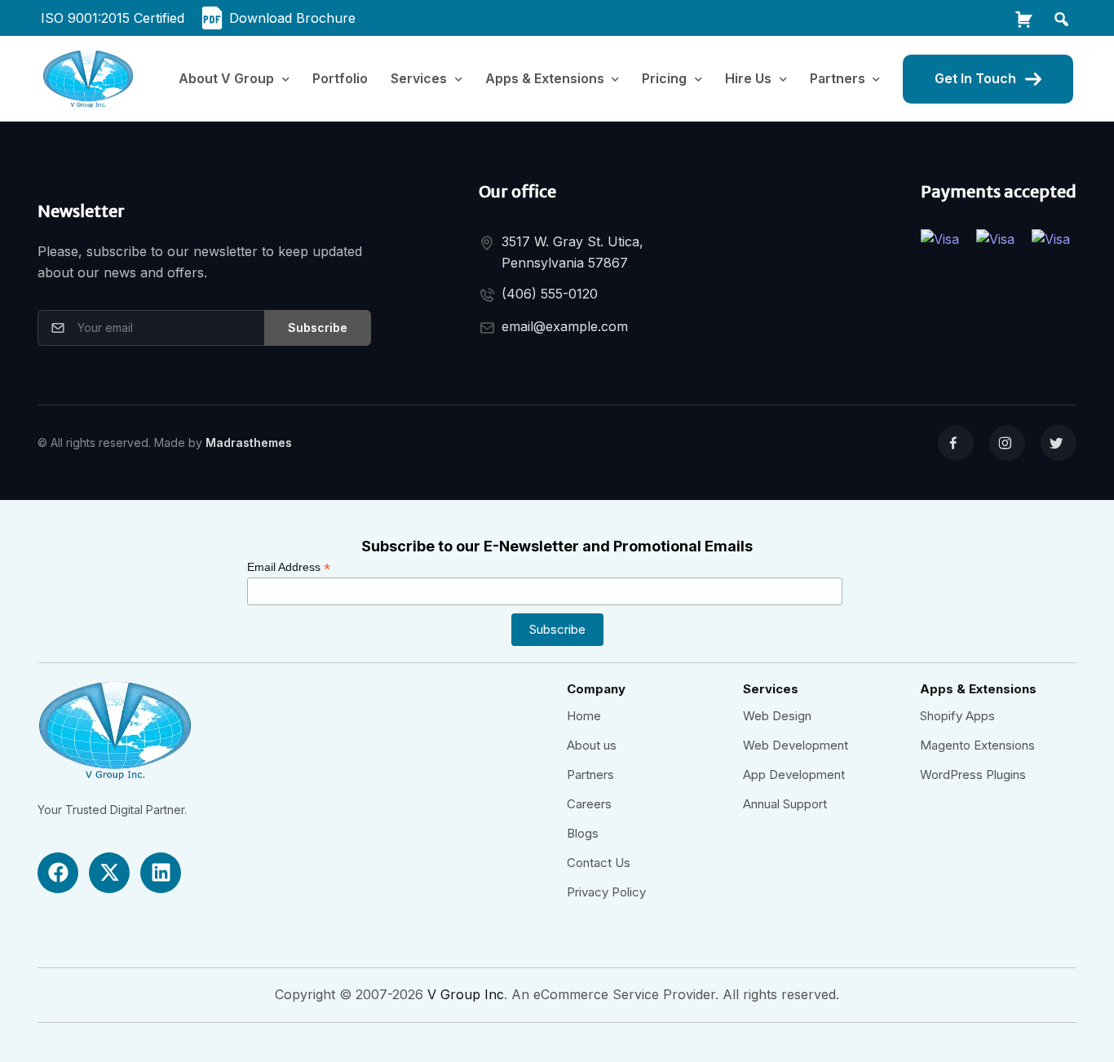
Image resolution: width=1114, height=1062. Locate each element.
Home (584, 715)
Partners (590, 774)
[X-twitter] (109, 872)
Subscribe (317, 327)
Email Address (288, 567)
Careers (589, 804)
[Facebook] (58, 872)
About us (592, 745)
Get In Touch (975, 78)
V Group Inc (465, 994)
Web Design (777, 715)
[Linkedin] (160, 872)
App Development (794, 774)
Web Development (795, 745)
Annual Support (785, 804)
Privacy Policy (606, 892)
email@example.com (565, 326)
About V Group (226, 78)
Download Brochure (292, 18)
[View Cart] (1023, 18)
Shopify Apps (957, 715)
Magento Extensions (977, 745)
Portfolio (340, 78)
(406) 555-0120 (550, 293)
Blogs (583, 833)
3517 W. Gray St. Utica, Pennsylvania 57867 (572, 252)
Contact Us (598, 862)
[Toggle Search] (1060, 18)
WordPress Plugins (973, 774)
